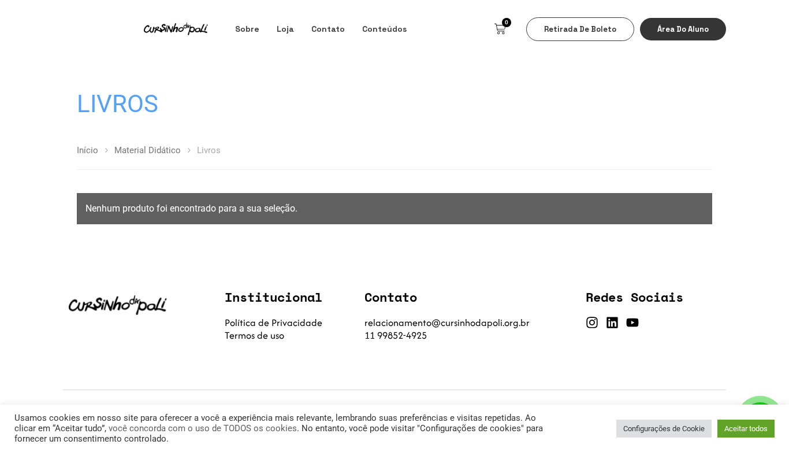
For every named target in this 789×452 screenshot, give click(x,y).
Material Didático (147, 150)
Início (87, 150)
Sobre (247, 29)
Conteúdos (384, 29)
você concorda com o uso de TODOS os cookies (203, 428)
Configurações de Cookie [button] (664, 428)
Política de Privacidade (273, 322)
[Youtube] (632, 322)
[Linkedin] (612, 322)
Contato (328, 29)
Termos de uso (254, 335)
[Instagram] (592, 322)
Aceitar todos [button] (746, 428)
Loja (285, 29)
